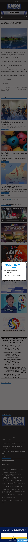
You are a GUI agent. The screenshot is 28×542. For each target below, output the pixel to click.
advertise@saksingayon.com (13, 270)
